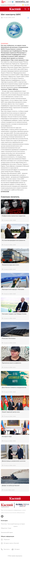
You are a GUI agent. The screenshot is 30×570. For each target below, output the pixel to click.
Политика (4, 524)
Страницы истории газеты (19, 525)
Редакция (6, 539)
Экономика (4, 532)
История (10, 532)
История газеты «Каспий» (11, 543)
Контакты (6, 549)
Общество (4, 528)
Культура (10, 524)
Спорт (9, 528)
